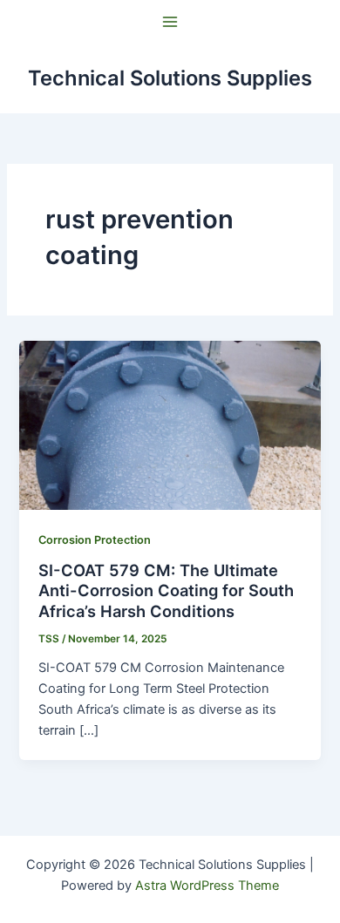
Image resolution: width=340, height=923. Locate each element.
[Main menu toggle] (170, 21)
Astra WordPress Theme (207, 885)
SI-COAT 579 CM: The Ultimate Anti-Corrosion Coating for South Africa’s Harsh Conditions (166, 590)
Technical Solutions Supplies (170, 78)
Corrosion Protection (94, 539)
